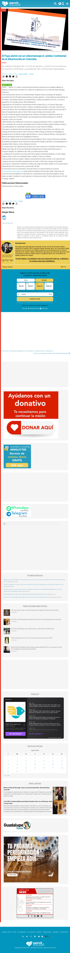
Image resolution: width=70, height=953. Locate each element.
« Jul (5, 775)
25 (35, 768)
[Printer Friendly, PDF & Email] (7, 85)
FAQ (14, 932)
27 (53, 768)
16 (17, 764)
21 (62, 764)
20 (53, 764)
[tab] (26, 891)
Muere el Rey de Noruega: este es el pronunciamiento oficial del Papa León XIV (26, 594)
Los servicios (31, 932)
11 (35, 761)
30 (17, 771)
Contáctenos (64, 932)
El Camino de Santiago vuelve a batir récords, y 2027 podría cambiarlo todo (32, 628)
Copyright (55, 932)
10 (26, 761)
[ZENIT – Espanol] (19, 3)
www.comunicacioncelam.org (12, 171)
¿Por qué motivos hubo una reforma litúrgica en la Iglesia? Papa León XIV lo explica (35, 610)
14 (62, 761)
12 (44, 761)
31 (26, 771)
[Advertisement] (35, 336)
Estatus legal (47, 932)
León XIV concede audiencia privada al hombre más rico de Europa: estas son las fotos (29, 597)
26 (44, 768)
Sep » (8, 775)
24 (26, 768)
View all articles (7, 223)
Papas (3, 10)
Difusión (39, 932)
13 (53, 761)
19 (44, 764)
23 (17, 768)
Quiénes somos (7, 932)
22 (8, 768)
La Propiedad (21, 932)
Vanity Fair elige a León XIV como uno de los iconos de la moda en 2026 (31, 638)
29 (8, 771)
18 (35, 764)
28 (62, 768)
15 (8, 764)
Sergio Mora (23, 74)
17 (26, 764)
